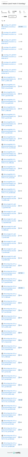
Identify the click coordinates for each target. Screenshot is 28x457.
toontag (22, 3)
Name (5, 16)
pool (10, 3)
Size (25, 16)
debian (5, 3)
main (14, 3)
